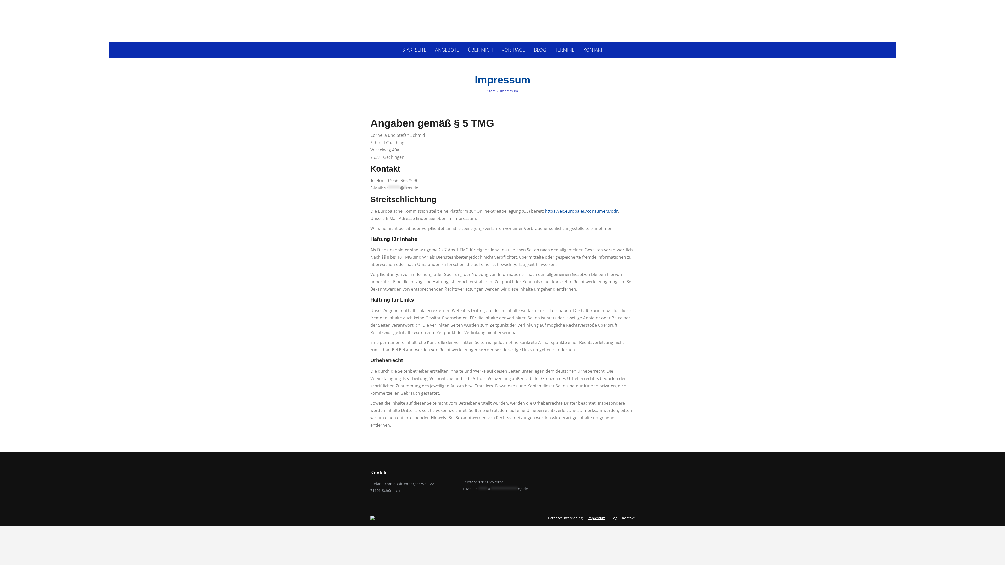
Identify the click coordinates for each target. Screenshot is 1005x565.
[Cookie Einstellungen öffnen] (11, 558)
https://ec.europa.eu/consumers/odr (581, 211)
